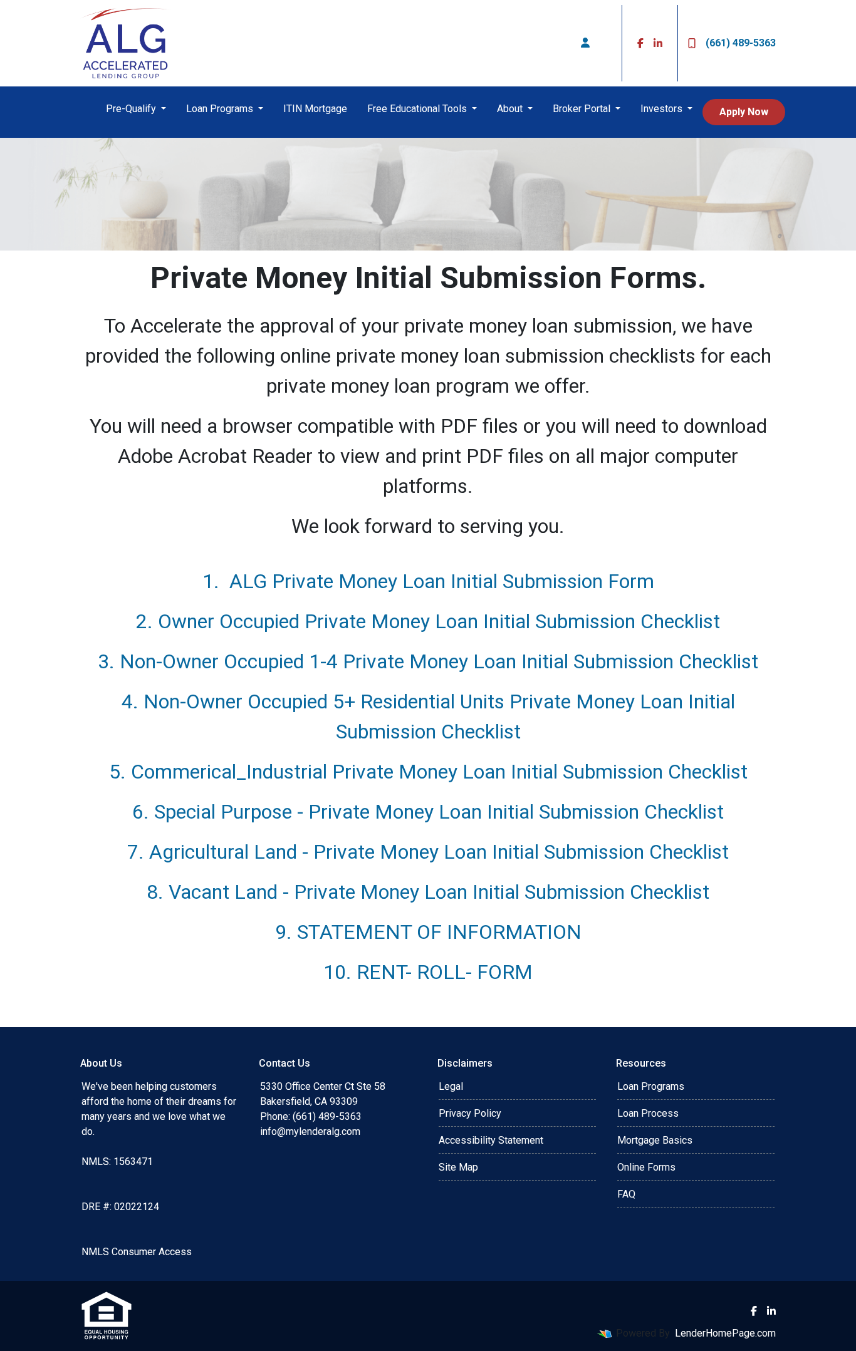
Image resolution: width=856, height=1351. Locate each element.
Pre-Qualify (132, 109)
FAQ (626, 1194)
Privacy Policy (470, 1113)
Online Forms (646, 1167)
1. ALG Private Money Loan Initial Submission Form (428, 581)
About (511, 109)
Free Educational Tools (418, 109)
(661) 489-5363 (741, 43)
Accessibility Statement (491, 1140)
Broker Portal (583, 109)
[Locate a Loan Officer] (585, 43)
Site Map (458, 1167)
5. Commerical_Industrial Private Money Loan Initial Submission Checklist (428, 772)
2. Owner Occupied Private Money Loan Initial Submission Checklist (428, 621)
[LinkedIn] (658, 43)
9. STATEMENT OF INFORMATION (428, 932)
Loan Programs (221, 109)
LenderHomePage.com (725, 1333)
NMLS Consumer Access (136, 1252)
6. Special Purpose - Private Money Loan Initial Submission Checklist (428, 812)
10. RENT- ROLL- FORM (428, 972)
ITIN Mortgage (315, 109)
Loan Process (648, 1113)
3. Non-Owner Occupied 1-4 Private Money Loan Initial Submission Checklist (428, 661)
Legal (451, 1086)
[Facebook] (640, 43)
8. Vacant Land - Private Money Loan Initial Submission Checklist (428, 892)
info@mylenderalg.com (310, 1131)
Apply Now (743, 112)
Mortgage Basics (654, 1140)
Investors (662, 109)
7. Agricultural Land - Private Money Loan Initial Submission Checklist (428, 852)
